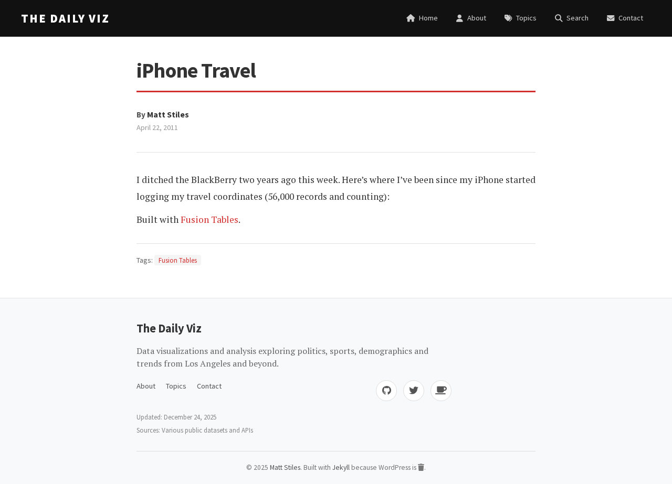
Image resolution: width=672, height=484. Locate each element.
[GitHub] (386, 390)
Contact (209, 386)
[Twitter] (413, 390)
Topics (176, 386)
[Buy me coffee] (441, 390)
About (145, 386)
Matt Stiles (168, 114)
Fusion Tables (209, 219)
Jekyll (341, 467)
